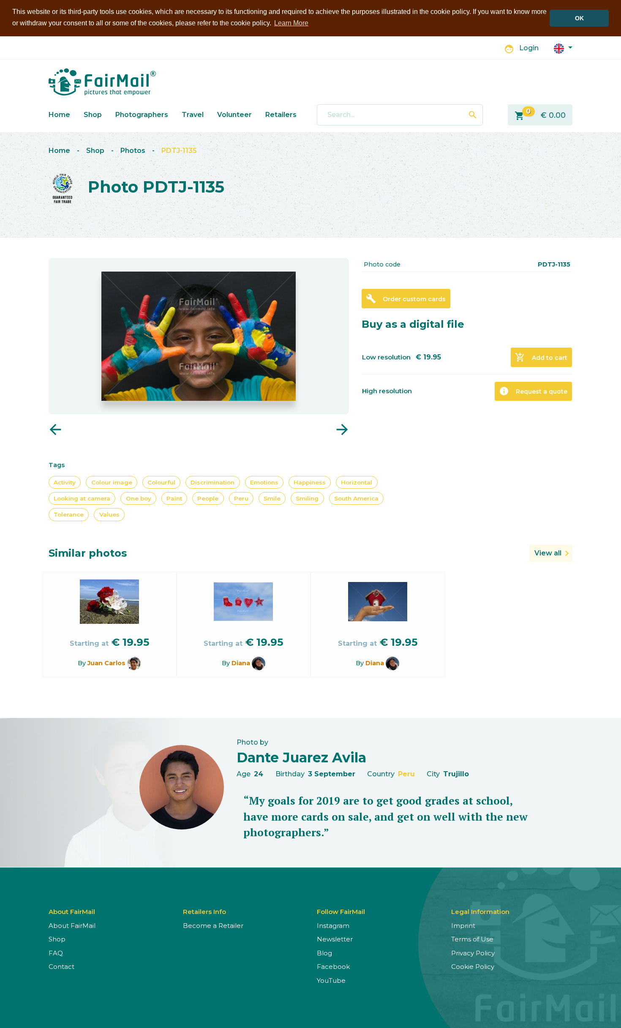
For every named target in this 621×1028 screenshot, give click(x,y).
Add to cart (541, 357)
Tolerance (69, 514)
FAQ (56, 953)
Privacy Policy (473, 953)
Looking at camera (82, 498)
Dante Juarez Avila (301, 757)
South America (356, 498)
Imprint (463, 926)
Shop (93, 115)
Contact (61, 967)
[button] (563, 48)
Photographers (141, 115)
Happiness (310, 482)
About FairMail (72, 926)
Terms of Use (472, 939)
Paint (174, 498)
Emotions (264, 482)
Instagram (333, 926)
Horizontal (356, 482)
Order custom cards (406, 299)
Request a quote (533, 391)
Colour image (111, 482)
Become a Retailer (213, 926)
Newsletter (335, 939)
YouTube (331, 980)
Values (109, 514)
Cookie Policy (472, 967)
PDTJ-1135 (179, 151)
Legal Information (480, 912)
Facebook (333, 967)
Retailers (281, 115)
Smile (272, 498)
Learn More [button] (291, 23)
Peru (241, 498)
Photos (132, 151)
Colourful (161, 482)
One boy (138, 498)
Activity (65, 482)
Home (59, 115)
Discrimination (212, 482)
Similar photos (88, 553)
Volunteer (234, 115)
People (207, 498)
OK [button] (579, 18)
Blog (324, 953)
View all (547, 553)
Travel (193, 115)
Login (529, 48)
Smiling (307, 498)
